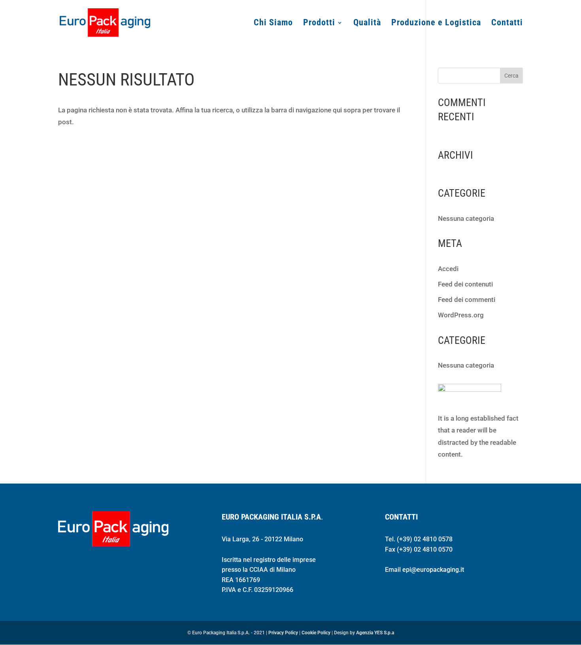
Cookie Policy (316, 633)
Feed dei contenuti (465, 284)
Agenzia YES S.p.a (375, 633)
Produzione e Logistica (436, 23)
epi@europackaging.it (433, 569)
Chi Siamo (273, 23)
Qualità (367, 23)
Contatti (507, 23)
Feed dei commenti (466, 300)
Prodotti (319, 23)
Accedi (448, 269)
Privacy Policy (283, 633)
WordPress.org (461, 315)
